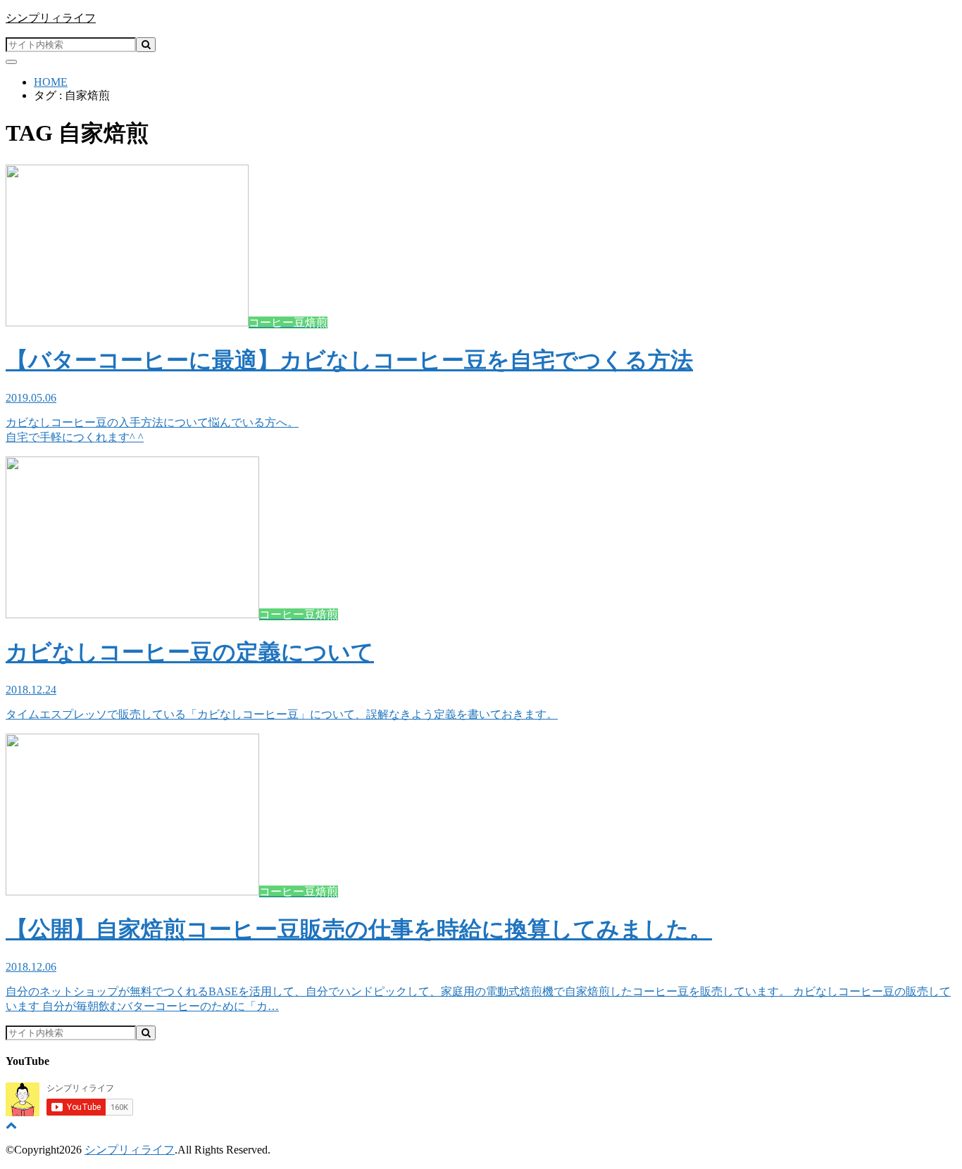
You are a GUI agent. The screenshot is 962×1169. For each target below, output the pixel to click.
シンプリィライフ (51, 18)
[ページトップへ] (11, 1125)
